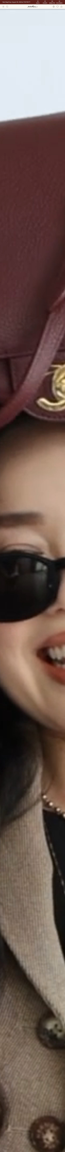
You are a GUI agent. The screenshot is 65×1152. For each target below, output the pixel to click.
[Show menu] (3, 7)
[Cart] (61, 7)
